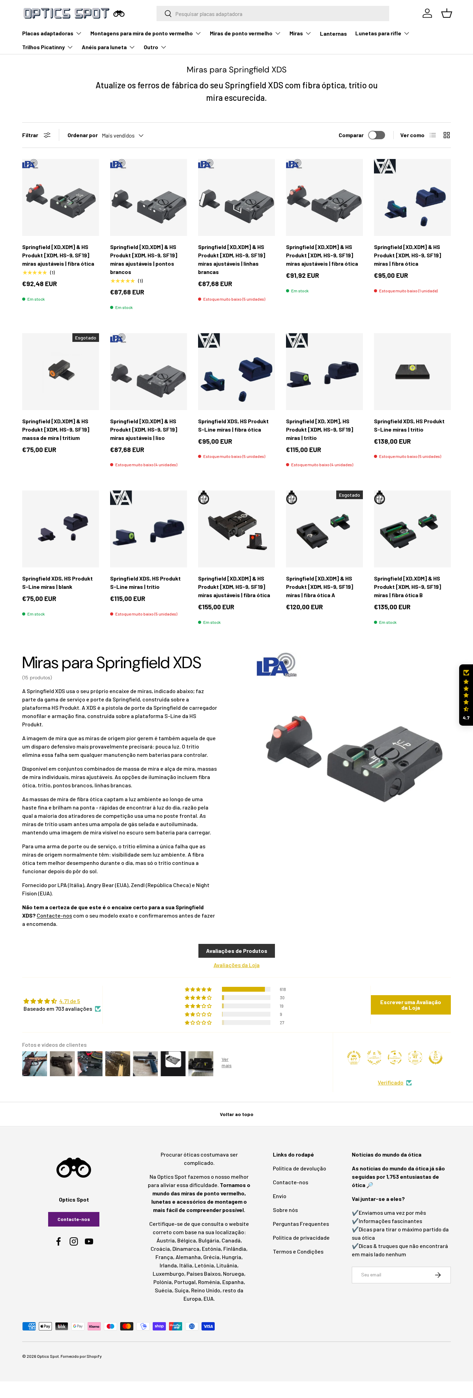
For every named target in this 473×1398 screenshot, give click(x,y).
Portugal (185, 1281)
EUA (209, 1298)
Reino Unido (205, 1290)
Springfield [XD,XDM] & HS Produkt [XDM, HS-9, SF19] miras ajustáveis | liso (143, 429)
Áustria (166, 1240)
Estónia (211, 1248)
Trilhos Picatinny (43, 47)
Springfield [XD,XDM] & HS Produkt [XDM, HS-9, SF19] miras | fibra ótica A (319, 586)
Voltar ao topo (236, 1114)
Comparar (351, 135)
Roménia (209, 1281)
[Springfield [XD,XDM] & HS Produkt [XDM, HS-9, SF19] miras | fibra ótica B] (412, 528)
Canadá (231, 1240)
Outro (151, 47)
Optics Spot (48, 1356)
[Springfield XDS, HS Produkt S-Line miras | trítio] (412, 371)
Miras (296, 33)
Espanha (233, 1281)
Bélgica (186, 1240)
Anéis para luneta (104, 47)
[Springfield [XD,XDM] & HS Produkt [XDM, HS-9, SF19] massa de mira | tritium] (60, 371)
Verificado (390, 1082)
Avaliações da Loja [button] (237, 965)
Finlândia (234, 1248)
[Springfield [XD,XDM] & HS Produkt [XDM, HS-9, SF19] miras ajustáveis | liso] (148, 371)
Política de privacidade (301, 1237)
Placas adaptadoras (47, 33)
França (164, 1257)
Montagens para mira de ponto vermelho (141, 33)
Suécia (163, 1290)
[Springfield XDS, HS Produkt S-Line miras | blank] (60, 528)
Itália (185, 1265)
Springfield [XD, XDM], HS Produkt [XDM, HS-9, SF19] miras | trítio (319, 429)
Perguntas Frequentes (301, 1223)
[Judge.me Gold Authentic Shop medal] (374, 1057)
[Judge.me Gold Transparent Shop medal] (395, 1057)
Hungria (231, 1257)
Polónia (162, 1281)
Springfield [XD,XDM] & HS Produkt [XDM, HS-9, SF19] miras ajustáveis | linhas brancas (231, 259)
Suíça (182, 1290)
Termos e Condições (298, 1251)
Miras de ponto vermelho (241, 33)
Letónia (204, 1265)
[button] (466, 695)
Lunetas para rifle (378, 33)
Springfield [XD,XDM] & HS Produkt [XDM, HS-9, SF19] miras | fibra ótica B (407, 586)
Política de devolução (299, 1168)
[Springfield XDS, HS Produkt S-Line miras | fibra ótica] (236, 371)
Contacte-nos (54, 915)
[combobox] (273, 13)
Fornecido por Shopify (81, 1356)
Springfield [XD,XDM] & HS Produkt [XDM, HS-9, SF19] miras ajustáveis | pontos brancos (143, 259)
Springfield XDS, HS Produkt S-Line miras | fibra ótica (233, 425)
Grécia (211, 1257)
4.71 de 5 (69, 1001)
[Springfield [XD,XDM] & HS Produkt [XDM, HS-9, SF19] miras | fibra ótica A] (324, 528)
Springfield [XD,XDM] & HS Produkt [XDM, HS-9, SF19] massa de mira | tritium (55, 429)
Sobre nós (285, 1209)
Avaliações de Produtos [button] (236, 950)
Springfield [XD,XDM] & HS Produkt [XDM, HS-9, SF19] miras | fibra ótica (407, 255)
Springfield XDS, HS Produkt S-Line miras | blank (57, 582)
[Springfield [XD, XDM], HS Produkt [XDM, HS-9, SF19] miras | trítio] (324, 371)
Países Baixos (204, 1273)
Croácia (160, 1248)
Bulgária (208, 1240)
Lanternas (333, 33)
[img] (62, 1001)
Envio (279, 1196)
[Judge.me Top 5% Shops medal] (436, 1057)
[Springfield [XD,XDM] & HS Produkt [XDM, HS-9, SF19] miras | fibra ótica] (412, 197)
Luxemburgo (168, 1273)
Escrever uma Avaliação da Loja (410, 1005)
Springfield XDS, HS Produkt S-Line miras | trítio (409, 425)
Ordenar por (83, 135)
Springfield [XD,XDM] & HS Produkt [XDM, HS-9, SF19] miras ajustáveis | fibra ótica (58, 255)
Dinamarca (185, 1248)
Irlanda (168, 1265)
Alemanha (188, 1257)
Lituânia (226, 1265)
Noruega (233, 1273)
